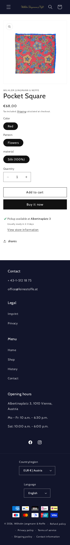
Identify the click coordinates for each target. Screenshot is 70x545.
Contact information (48, 536)
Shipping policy (23, 536)
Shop (11, 359)
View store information (23, 230)
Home (12, 350)
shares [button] (12, 241)
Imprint (13, 314)
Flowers (13, 143)
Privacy (13, 323)
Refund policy (58, 523)
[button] (8, 7)
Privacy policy (26, 530)
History (13, 369)
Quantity (8, 168)
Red (10, 126)
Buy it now (35, 204)
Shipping (21, 111)
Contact (13, 378)
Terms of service (47, 530)
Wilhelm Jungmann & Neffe (29, 523)
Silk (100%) (16, 159)
